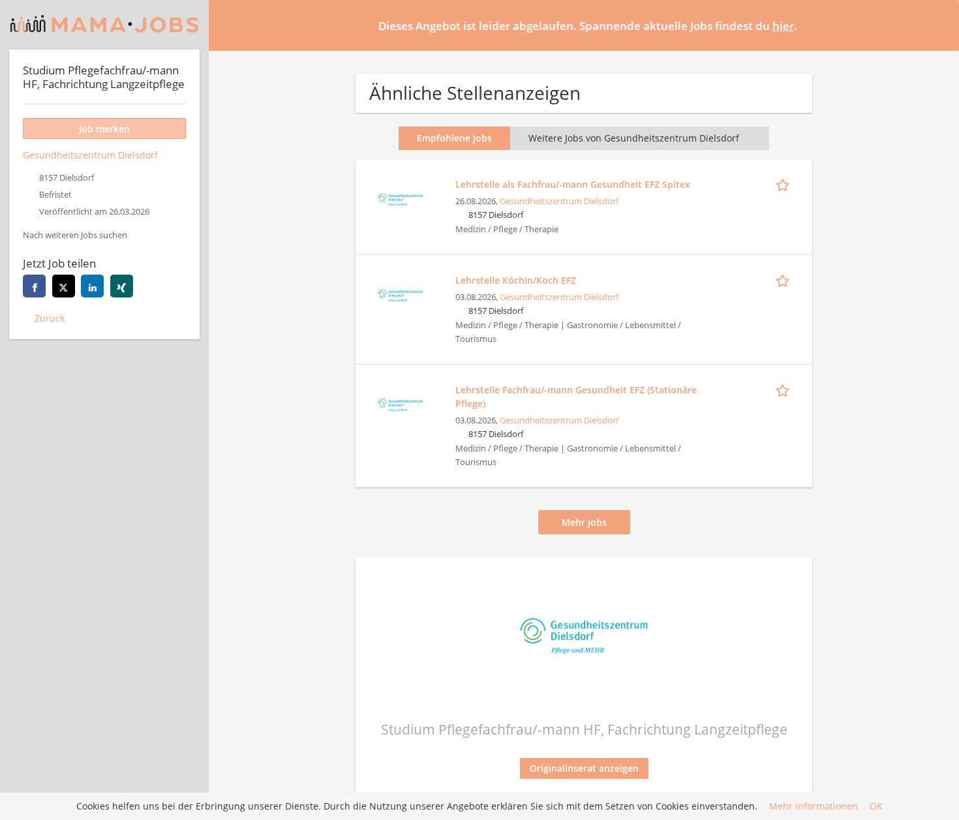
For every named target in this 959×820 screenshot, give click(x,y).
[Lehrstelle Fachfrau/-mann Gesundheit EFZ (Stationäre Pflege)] (400, 403)
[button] (938, 25)
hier (783, 25)
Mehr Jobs (584, 522)
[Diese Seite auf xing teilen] (121, 286)
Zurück (50, 318)
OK (876, 806)
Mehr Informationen (813, 806)
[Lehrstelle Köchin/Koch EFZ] (400, 294)
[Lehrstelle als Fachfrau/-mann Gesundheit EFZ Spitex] (400, 198)
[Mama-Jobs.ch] (104, 25)
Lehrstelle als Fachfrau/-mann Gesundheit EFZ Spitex (572, 184)
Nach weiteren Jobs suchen (75, 235)
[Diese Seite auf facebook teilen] (34, 286)
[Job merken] (785, 184)
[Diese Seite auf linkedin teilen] (92, 286)
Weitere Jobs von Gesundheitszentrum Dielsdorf (633, 138)
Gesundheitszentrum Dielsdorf (559, 201)
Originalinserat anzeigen (584, 768)
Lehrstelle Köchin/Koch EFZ (515, 280)
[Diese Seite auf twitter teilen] (63, 286)
